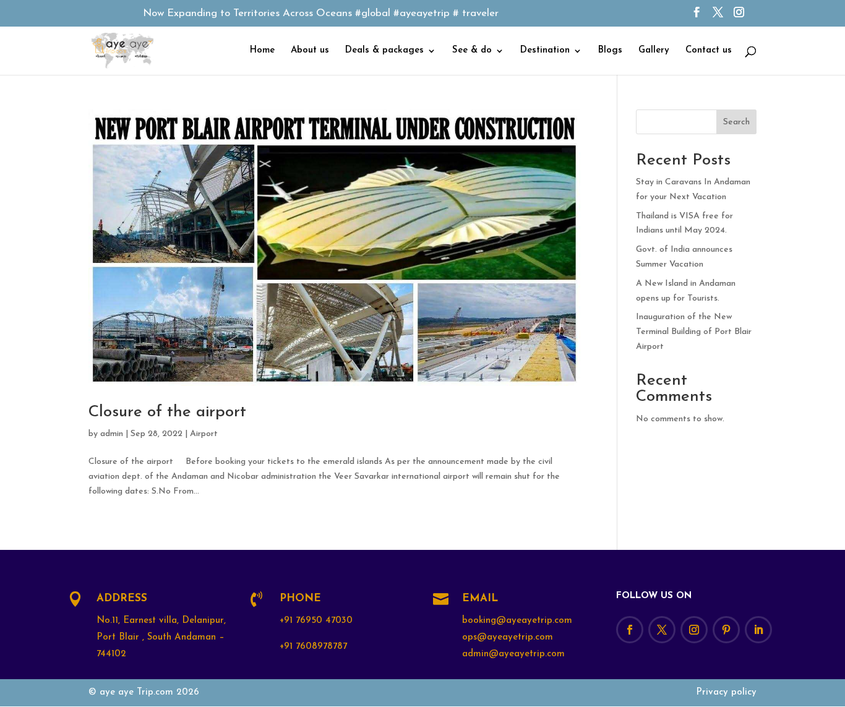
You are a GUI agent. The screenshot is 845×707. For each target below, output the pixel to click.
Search (736, 122)
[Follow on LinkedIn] (758, 629)
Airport (204, 434)
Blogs (610, 50)
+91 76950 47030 (316, 620)
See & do (472, 50)
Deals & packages (384, 50)
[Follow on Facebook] (629, 629)
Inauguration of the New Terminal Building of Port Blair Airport (694, 331)
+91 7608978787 (313, 646)
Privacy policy (726, 692)
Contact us (708, 50)
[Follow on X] (662, 629)
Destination (545, 50)
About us (310, 50)
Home (262, 50)
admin (111, 434)
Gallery (653, 50)
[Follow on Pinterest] (726, 629)
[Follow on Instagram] (694, 629)
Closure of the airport (167, 412)
